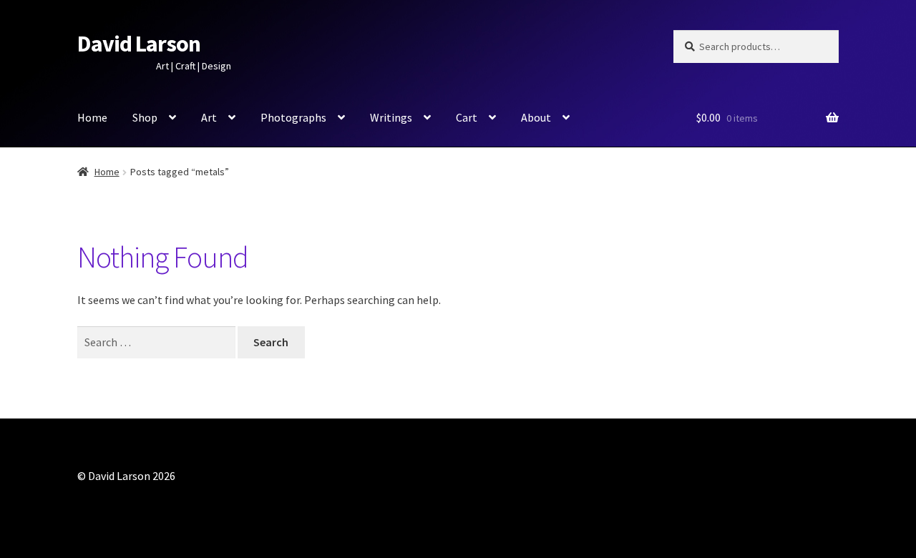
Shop (144, 117)
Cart (466, 117)
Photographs (293, 117)
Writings (391, 117)
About (536, 117)
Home (92, 117)
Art (209, 117)
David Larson (138, 43)
